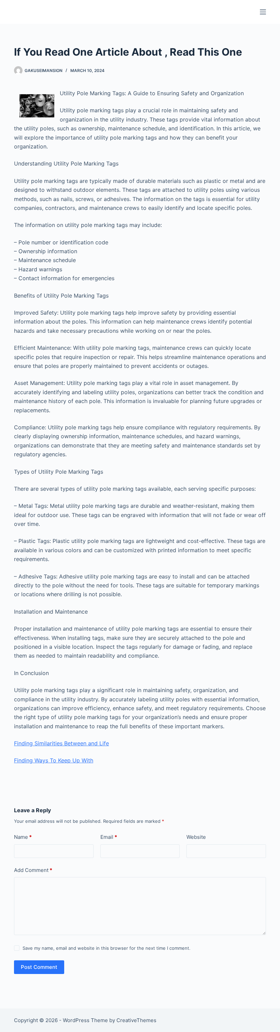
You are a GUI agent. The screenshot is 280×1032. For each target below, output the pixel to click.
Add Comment (33, 870)
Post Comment (39, 967)
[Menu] (263, 12)
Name (23, 837)
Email (108, 837)
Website (196, 837)
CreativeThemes (136, 1020)
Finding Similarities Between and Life (61, 743)
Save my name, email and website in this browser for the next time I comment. (107, 948)
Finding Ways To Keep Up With (53, 760)
